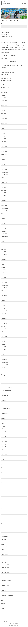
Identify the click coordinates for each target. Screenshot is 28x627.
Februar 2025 (4, 115)
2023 (2, 385)
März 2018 (3, 292)
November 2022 (4, 174)
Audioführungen (4, 554)
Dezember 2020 (4, 231)
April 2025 (3, 113)
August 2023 (4, 154)
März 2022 (3, 192)
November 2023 (4, 149)
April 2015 (3, 331)
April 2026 (3, 97)
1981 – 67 (3, 449)
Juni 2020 (3, 244)
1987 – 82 (3, 446)
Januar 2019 (4, 282)
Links (2, 587)
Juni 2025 (3, 110)
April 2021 (3, 221)
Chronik (3, 418)
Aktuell (2, 423)
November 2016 (4, 318)
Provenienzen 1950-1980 (6, 387)
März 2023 (3, 164)
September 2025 (4, 108)
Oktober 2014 (4, 339)
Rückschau (3, 428)
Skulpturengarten (5, 534)
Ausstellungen (4, 421)
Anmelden (3, 603)
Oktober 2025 (4, 105)
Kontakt (3, 541)
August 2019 (4, 264)
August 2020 (4, 239)
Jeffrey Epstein (4, 86)
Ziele (2, 451)
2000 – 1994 (4, 441)
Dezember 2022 (4, 172)
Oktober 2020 (4, 233)
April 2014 (3, 346)
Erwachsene (4, 405)
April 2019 (3, 274)
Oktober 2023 (4, 151)
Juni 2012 (3, 367)
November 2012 (4, 362)
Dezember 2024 (4, 120)
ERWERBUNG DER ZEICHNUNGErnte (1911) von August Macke (8, 62)
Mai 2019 (3, 272)
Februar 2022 (4, 195)
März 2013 (3, 357)
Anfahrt (3, 544)
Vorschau (3, 426)
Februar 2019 (4, 280)
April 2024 (3, 138)
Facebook (18, 617)
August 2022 (4, 182)
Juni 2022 (3, 187)
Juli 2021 (3, 213)
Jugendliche (3, 403)
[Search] (21, 3)
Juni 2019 (3, 269)
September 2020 (4, 236)
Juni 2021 (3, 215)
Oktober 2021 (4, 205)
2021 (2, 398)
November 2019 (4, 262)
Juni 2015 (3, 328)
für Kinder (3, 577)
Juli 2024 (3, 131)
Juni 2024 (3, 133)
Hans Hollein (4, 416)
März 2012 (3, 369)
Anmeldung (3, 557)
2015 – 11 (3, 433)
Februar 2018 (4, 295)
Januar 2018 (4, 298)
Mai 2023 (3, 159)
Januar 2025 (4, 118)
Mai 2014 (3, 344)
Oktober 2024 (4, 123)
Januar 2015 (4, 336)
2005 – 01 (3, 439)
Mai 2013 (3, 354)
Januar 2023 (4, 169)
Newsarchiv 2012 (5, 564)
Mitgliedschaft (4, 457)
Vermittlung (3, 400)
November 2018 (4, 287)
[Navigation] (25, 3)
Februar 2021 (4, 226)
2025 (2, 377)
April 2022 (3, 190)
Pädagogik (3, 552)
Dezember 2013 (4, 349)
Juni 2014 (3, 341)
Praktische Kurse (5, 593)
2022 (2, 382)
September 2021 (4, 208)
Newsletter (10, 617)
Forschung (3, 392)
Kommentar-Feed (5, 608)
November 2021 (4, 203)
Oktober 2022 (4, 177)
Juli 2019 (3, 267)
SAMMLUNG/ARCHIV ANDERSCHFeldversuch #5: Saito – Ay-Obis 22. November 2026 (8, 57)
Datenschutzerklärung (14, 623)
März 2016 (3, 321)
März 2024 (3, 141)
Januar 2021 (4, 228)
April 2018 (3, 290)
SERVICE (3, 539)
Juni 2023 (3, 156)
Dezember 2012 (4, 359)
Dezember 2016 (4, 316)
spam (2, 74)
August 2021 (4, 210)
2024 (2, 380)
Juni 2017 (3, 305)
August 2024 (4, 128)
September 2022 (4, 179)
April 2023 (3, 162)
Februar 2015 (4, 333)
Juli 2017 (3, 303)
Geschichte (3, 464)
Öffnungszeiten (4, 546)
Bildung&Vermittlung (5, 408)
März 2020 (3, 251)
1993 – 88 (3, 444)
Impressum (22, 621)
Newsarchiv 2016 (5, 575)
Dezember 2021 (4, 200)
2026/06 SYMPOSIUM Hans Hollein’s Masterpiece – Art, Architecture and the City (13, 35)
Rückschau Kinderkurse (6, 580)
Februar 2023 (4, 167)
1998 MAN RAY (8, 78)
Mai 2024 (3, 136)
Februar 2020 (4, 254)
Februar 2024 (4, 144)
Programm (3, 590)
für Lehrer (3, 582)
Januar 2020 (4, 256)
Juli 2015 (3, 326)
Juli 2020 (3, 241)
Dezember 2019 (4, 259)
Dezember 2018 (4, 285)
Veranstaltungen (4, 395)
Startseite (3, 410)
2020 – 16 (3, 431)
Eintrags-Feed (4, 605)
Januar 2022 (4, 197)
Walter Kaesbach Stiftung (6, 390)
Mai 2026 (3, 95)
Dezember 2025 (4, 102)
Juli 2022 (3, 185)
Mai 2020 (3, 246)
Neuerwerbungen (4, 536)
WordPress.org (4, 610)
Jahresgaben (4, 454)
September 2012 (4, 364)
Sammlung (3, 462)
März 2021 (3, 223)
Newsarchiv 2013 (5, 567)
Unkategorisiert (4, 413)
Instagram (14, 617)
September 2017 (4, 300)
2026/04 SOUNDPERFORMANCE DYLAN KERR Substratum (11, 66)
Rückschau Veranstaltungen (7, 595)
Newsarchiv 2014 (5, 570)
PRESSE (3, 459)
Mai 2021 (3, 218)
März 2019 (3, 277)
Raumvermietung (5, 585)
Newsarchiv (3, 562)
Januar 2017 (4, 313)
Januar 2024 (4, 146)
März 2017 (3, 308)
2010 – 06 (3, 436)
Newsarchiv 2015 (5, 572)
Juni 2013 (3, 351)
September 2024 (4, 126)
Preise (2, 549)
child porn (3, 80)
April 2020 (3, 249)
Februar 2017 (4, 310)
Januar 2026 (4, 100)
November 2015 (4, 323)
